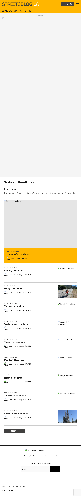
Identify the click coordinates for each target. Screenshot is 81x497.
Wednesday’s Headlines (16, 324)
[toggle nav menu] (77, 4)
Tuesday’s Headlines (18, 254)
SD (30, 11)
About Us (21, 193)
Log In (66, 4)
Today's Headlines (12, 251)
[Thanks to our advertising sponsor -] (40, 96)
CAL (21, 11)
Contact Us (9, 193)
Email (24, 469)
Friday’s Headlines (13, 288)
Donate (44, 193)
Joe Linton (15, 258)
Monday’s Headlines (14, 270)
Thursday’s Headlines (15, 306)
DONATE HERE (7, 11)
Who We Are (33, 193)
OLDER (13, 431)
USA (15, 11)
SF (26, 11)
